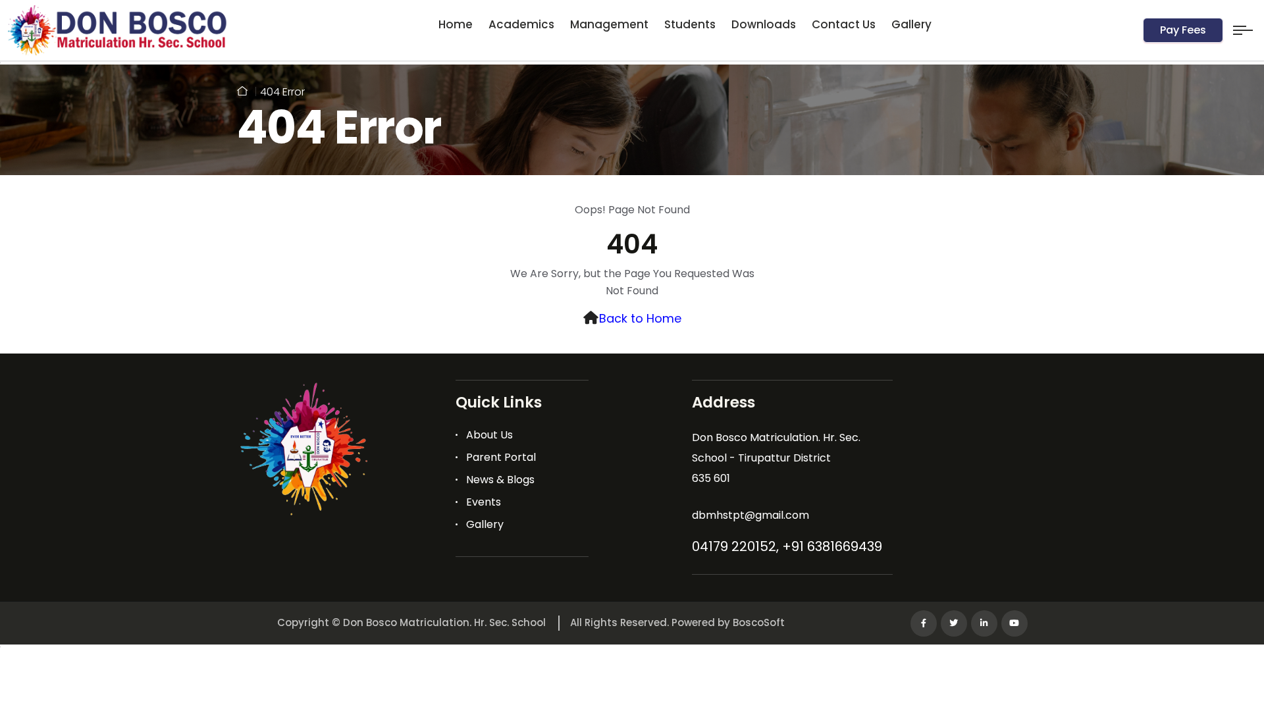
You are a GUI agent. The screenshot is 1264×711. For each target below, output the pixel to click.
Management (609, 24)
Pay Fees (1183, 30)
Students (690, 24)
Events (483, 502)
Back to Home (640, 318)
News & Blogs (500, 479)
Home (455, 24)
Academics (521, 24)
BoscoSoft (759, 622)
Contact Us (844, 24)
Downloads (763, 24)
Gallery (911, 24)
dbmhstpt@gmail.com (750, 515)
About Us (489, 434)
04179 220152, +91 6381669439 (787, 546)
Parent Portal (501, 457)
